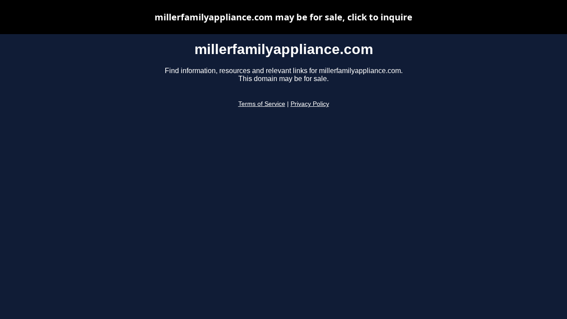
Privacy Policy (310, 104)
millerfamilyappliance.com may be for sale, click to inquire (283, 17)
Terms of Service (261, 104)
